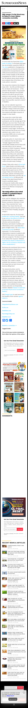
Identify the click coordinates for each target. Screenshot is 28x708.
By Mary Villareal (16, 635)
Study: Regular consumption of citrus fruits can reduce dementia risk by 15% (16, 627)
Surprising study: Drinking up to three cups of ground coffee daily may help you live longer (16, 566)
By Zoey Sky (15, 548)
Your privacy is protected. (8, 354)
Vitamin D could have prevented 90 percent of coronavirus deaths (13, 289)
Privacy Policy (10, 696)
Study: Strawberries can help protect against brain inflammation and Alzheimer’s (16, 600)
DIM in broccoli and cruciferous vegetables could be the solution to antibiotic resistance (17, 593)
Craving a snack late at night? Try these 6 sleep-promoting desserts (16, 586)
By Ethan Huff (15, 595)
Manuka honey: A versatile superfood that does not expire (15, 606)
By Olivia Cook (16, 575)
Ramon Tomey (12, 20)
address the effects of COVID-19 (15, 218)
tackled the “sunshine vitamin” (11, 216)
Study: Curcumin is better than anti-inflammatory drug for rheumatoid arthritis (16, 666)
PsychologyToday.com (8, 313)
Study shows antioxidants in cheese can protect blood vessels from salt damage (17, 652)
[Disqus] (14, 437)
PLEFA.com (5, 307)
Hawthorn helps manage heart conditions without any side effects (16, 633)
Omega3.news (9, 294)
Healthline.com (6, 310)
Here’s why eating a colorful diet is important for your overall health (16, 620)
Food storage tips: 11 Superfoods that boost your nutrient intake (16, 559)
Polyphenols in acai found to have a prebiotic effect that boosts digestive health (16, 659)
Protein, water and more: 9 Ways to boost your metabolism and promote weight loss (16, 579)
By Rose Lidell (16, 569)
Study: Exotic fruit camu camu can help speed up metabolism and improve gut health (16, 674)
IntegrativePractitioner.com (10, 304)
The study (5, 67)
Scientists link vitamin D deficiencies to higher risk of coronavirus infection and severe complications (13, 242)
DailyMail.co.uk (6, 317)
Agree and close (12, 699)
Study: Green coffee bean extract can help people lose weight (16, 639)
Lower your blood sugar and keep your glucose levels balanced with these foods (16, 553)
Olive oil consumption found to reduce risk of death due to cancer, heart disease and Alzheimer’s (16, 613)
